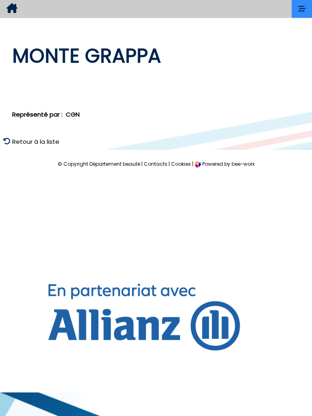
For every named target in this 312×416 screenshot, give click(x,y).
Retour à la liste (35, 141)
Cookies (181, 163)
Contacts (155, 163)
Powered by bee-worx (228, 163)
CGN (73, 114)
